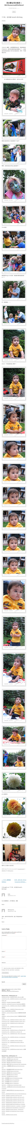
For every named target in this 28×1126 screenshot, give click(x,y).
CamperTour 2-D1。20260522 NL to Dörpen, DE (12, 1032)
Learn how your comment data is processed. (14, 976)
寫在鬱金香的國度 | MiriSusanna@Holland (14, 4)
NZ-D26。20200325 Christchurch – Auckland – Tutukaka (13, 1106)
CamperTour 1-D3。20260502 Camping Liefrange (12, 1040)
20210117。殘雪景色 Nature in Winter (10, 1074)
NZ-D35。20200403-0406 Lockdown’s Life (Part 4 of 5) (13, 1097)
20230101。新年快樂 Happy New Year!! (10, 1059)
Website (4, 962)
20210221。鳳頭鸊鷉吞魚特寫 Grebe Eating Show (12, 1069)
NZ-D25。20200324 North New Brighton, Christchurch (13, 1107)
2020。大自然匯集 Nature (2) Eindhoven (10, 1081)
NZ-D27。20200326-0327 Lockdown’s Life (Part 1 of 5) (13, 1102)
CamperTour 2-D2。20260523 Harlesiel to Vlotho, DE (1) (13, 1021)
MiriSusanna (10, 870)
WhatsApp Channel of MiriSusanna (10, 991)
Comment (4, 935)
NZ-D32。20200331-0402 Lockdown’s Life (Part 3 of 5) (13, 1099)
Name (3, 951)
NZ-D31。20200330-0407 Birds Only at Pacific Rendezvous (14, 1093)
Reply (3, 904)
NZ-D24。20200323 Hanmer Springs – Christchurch (12, 1109)
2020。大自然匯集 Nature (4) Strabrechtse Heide (12, 1078)
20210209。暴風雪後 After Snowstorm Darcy (11, 1073)
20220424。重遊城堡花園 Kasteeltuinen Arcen (11, 1060)
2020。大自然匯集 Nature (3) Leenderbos (10, 1079)
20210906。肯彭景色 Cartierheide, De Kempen (11, 1062)
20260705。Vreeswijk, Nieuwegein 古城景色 (11, 1002)
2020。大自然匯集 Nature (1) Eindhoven (10, 1083)
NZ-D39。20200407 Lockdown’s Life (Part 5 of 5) (12, 1095)
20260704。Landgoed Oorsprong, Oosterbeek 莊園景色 (13, 1004)
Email (3, 957)
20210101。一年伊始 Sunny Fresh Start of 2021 (12, 1085)
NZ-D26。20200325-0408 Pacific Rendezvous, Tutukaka (13, 1104)
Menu (14, 11)
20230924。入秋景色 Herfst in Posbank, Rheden (12, 1057)
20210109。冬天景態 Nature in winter (10, 1076)
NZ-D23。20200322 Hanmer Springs (9, 1114)
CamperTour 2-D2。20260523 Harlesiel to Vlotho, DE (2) (13, 1019)
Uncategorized (21, 869)
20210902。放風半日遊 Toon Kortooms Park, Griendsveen (14, 1064)
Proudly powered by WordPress (8, 1123)
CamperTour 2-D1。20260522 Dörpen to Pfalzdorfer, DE (13, 1030)
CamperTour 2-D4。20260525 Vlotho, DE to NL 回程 (13, 997)
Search (3, 982)
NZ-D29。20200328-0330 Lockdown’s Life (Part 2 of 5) (13, 1100)
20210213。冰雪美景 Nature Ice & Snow (10, 1071)
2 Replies (3, 20)
